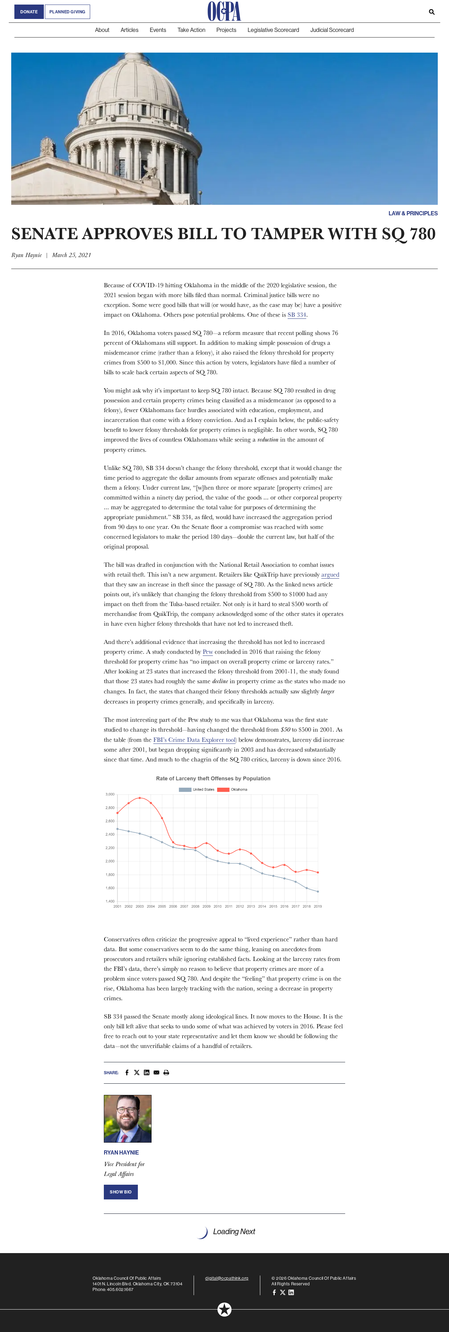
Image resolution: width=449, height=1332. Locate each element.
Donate (29, 11)
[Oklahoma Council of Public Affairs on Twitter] (283, 1292)
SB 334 (297, 314)
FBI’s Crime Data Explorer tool (194, 739)
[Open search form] (432, 11)
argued (330, 574)
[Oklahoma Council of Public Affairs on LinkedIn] (291, 1292)
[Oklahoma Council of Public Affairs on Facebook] (274, 1292)
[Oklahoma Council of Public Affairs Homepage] (224, 11)
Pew (208, 651)
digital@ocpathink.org (227, 1278)
